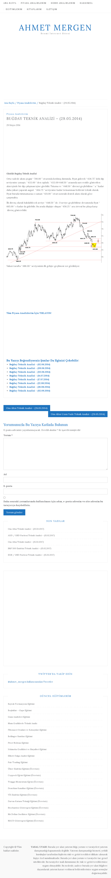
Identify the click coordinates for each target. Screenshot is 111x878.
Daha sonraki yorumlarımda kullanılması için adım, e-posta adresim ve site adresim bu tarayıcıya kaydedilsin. (53, 503)
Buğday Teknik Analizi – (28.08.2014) (29, 387)
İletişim (51, 9)
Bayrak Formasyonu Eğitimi (21, 704)
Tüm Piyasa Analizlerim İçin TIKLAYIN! (29, 313)
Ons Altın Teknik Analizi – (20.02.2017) (26, 529)
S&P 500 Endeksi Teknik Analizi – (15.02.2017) (29, 548)
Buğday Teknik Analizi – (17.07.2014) (29, 379)
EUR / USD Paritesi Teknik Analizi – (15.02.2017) (31, 555)
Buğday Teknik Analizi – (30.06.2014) (29, 372)
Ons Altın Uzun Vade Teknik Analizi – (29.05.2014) (78, 414)
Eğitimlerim (14, 9)
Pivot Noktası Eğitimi (18, 743)
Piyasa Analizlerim (33, 3)
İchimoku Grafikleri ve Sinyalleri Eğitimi (27, 749)
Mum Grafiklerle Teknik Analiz (22, 723)
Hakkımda (86, 3)
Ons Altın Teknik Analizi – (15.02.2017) (26, 542)
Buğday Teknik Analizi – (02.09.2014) (29, 390)
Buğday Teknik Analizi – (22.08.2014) (29, 383)
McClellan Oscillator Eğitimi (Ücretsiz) (26, 814)
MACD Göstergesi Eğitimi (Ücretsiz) (26, 820)
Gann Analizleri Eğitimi (19, 717)
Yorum (8, 435)
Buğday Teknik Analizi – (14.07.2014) (29, 375)
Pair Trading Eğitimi (17, 762)
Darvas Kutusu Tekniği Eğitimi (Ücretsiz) (27, 801)
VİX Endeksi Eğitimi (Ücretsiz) (22, 794)
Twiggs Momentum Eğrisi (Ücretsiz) (25, 781)
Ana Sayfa (9, 3)
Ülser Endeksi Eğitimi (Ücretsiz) (23, 769)
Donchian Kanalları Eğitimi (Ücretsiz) (26, 788)
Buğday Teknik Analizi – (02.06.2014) (29, 364)
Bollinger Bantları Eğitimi (20, 736)
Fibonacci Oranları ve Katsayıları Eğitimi (27, 730)
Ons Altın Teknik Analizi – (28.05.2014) (26, 408)
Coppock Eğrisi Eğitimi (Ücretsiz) (24, 775)
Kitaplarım (34, 9)
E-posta (7, 486)
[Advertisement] (55, 70)
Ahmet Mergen (55, 28)
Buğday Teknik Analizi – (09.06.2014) (29, 368)
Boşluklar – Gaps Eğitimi (20, 710)
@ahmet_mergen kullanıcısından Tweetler (30, 681)
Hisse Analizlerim (63, 3)
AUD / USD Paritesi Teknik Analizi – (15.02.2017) (31, 535)
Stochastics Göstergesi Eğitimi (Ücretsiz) (28, 807)
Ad (5, 474)
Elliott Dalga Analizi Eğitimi (21, 756)
